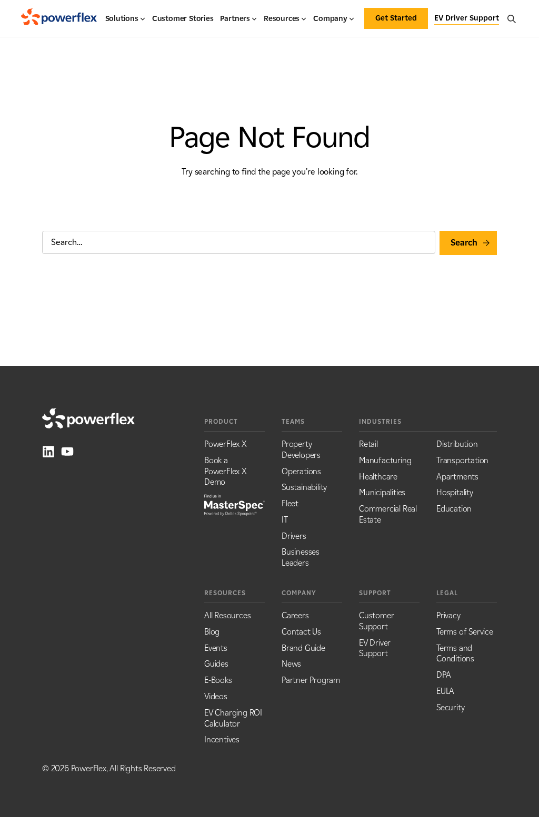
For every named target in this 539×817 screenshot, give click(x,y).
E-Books (218, 680)
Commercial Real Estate (388, 514)
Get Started (396, 18)
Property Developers (301, 449)
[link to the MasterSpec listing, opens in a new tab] (234, 504)
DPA (443, 675)
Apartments (457, 477)
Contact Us (301, 632)
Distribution (457, 444)
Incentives (221, 739)
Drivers (294, 536)
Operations (301, 471)
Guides (216, 664)
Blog (211, 632)
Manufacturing (385, 460)
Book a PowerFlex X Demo (225, 471)
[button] (125, 23)
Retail (368, 444)
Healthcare (378, 477)
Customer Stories (183, 18)
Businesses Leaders (301, 557)
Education (454, 509)
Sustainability (304, 487)
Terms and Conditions (455, 653)
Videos (215, 696)
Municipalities (382, 492)
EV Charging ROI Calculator (233, 718)
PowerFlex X (225, 444)
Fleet (290, 503)
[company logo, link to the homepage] (59, 18)
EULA (445, 691)
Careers (295, 615)
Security (450, 707)
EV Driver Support (375, 648)
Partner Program (311, 680)
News (291, 664)
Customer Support (376, 620)
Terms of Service (464, 632)
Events (215, 648)
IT (285, 520)
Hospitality (454, 492)
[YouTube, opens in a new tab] (67, 451)
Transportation (462, 460)
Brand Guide (303, 648)
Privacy (448, 615)
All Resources (227, 615)
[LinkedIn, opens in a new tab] (48, 451)
